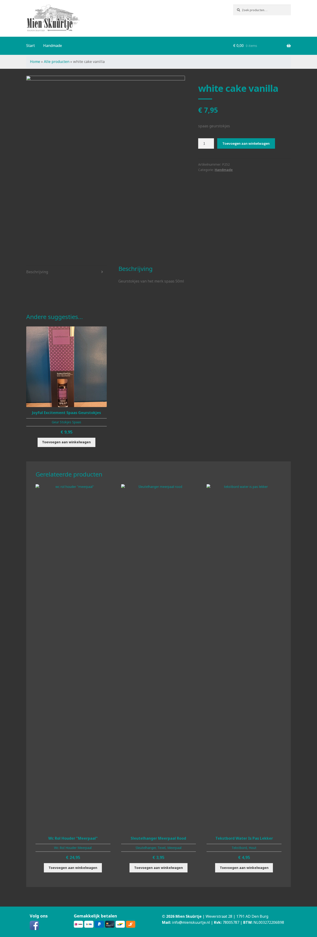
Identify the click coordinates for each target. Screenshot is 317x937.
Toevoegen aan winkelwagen (246, 143)
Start (30, 45)
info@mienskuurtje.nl (191, 922)
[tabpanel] (105, 155)
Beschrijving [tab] (37, 271)
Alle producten (56, 61)
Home (35, 61)
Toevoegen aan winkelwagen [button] (66, 442)
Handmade (52, 45)
